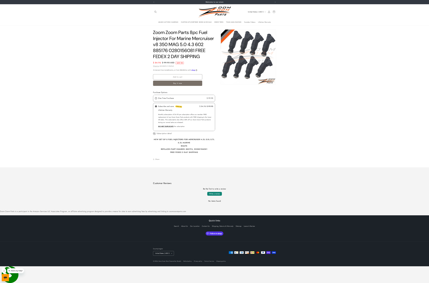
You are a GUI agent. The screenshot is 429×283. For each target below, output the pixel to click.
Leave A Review (249, 226)
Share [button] (157, 159)
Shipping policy (221, 261)
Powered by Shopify (175, 261)
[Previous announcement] (153, 2)
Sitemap (239, 226)
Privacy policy (198, 261)
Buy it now (177, 83)
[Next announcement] (275, 2)
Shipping (156, 66)
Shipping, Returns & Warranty (222, 226)
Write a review (214, 193)
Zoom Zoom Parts (164, 261)
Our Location (195, 226)
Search (176, 226)
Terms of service (209, 261)
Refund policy (187, 261)
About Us (184, 226)
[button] (155, 11)
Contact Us (206, 226)
